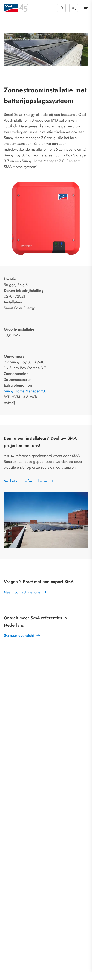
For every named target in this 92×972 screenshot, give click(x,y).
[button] (61, 8)
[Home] (11, 8)
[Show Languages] (73, 8)
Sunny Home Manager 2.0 (25, 391)
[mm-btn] (86, 8)
